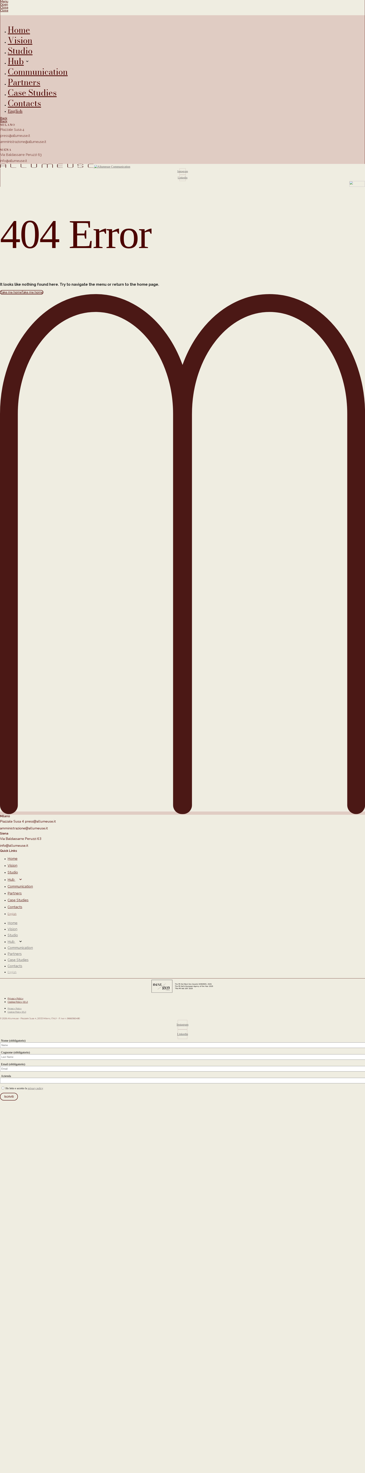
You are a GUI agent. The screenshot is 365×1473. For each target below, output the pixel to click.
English (12, 913)
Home (12, 859)
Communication (20, 886)
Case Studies (18, 900)
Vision (12, 865)
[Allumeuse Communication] (182, 166)
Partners (15, 893)
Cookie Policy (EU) (18, 1002)
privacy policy (35, 1088)
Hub (11, 880)
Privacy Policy (15, 998)
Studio (13, 872)
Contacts (15, 907)
